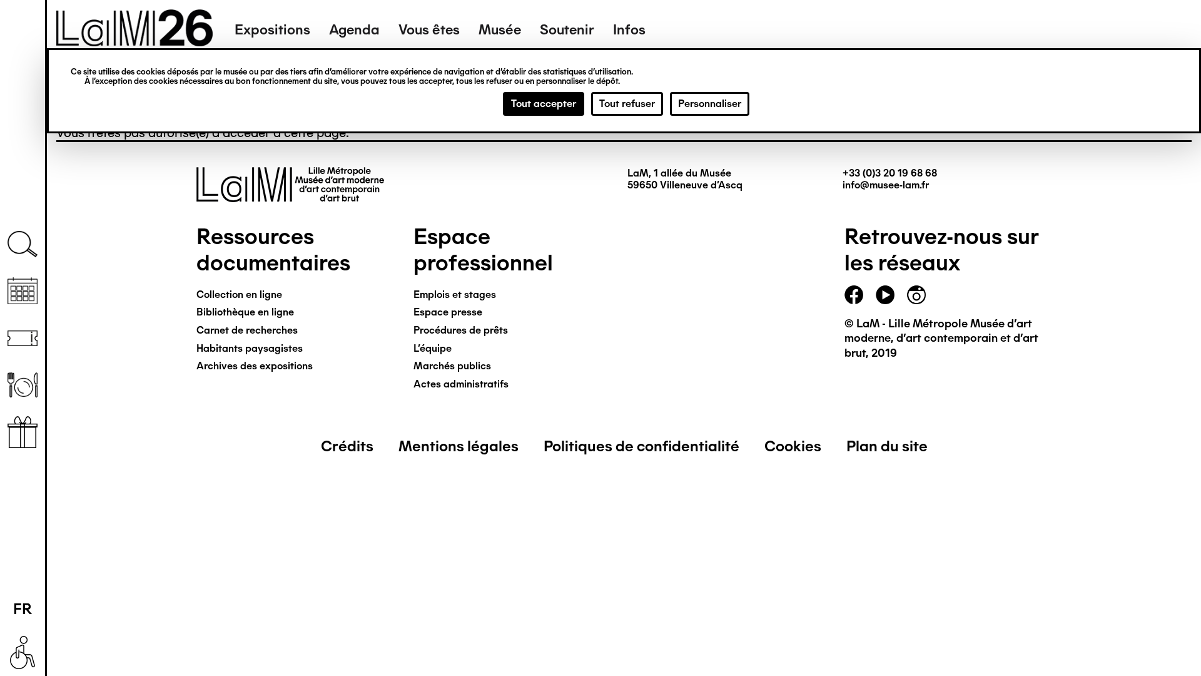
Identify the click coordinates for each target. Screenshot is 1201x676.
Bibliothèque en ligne (245, 312)
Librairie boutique (22, 432)
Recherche (22, 244)
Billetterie (22, 338)
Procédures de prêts (460, 330)
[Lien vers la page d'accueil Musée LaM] (134, 41)
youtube (885, 294)
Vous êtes (429, 29)
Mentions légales (458, 446)
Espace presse (447, 312)
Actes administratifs (461, 384)
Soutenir (567, 29)
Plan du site (887, 446)
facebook (853, 294)
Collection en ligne (239, 294)
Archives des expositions (254, 366)
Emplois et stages (454, 294)
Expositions (272, 29)
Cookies (792, 446)
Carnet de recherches (247, 330)
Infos (629, 29)
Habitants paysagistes (249, 348)
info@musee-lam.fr (886, 185)
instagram (916, 294)
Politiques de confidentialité (641, 446)
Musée (500, 29)
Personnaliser (709, 104)
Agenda (354, 29)
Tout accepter (543, 104)
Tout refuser (627, 104)
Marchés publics (452, 366)
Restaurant (22, 385)
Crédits (347, 446)
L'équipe (432, 348)
